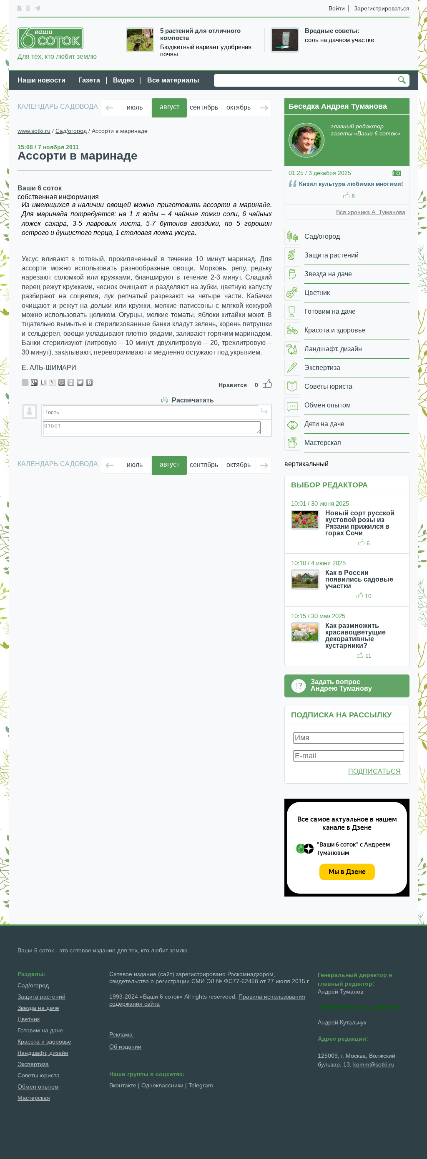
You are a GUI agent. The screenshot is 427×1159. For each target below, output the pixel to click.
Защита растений (41, 996)
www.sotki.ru (34, 130)
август (169, 106)
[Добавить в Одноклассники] (71, 382)
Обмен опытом (38, 1086)
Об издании (125, 1046)
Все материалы (173, 80)
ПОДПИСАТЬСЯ (374, 771)
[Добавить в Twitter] (80, 382)
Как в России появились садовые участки (359, 579)
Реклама (121, 1034)
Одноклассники (162, 1085)
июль (135, 107)
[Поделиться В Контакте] (89, 382)
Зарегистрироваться (381, 8)
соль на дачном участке (339, 40)
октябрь (238, 107)
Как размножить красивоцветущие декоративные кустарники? (355, 635)
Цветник (29, 1019)
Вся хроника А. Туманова (370, 212)
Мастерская (34, 1097)
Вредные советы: (332, 30)
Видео (123, 80)
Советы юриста (39, 1075)
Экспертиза (33, 1064)
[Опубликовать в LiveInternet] (43, 382)
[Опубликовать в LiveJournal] (52, 382)
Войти (337, 8)
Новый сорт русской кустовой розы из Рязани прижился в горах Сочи (359, 523)
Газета (89, 80)
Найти (403, 80)
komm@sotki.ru (373, 1064)
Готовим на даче (40, 1030)
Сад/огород (71, 130)
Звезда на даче (38, 1007)
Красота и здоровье (44, 1041)
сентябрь (204, 107)
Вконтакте (122, 1085)
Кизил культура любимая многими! (351, 183)
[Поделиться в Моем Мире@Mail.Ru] (61, 382)
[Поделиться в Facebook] (25, 382)
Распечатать (193, 400)
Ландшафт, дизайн (43, 1052)
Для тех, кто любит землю (57, 56)
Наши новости (41, 80)
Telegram (200, 1085)
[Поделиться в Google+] (34, 382)
